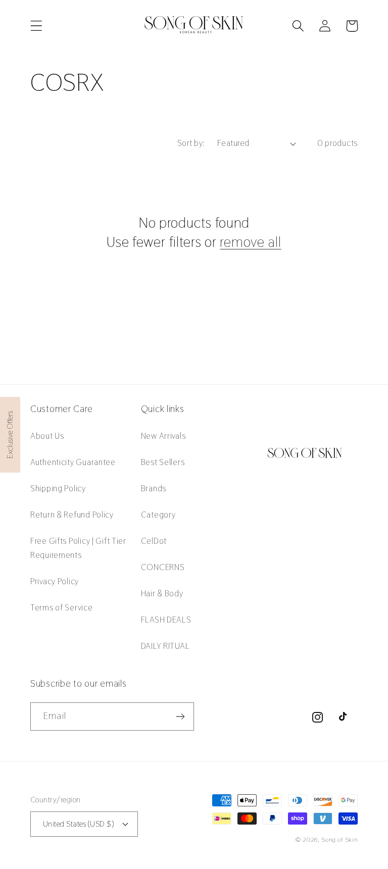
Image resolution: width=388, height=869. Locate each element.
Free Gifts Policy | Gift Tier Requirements (78, 547)
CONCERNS (163, 567)
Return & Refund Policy (72, 514)
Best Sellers (163, 462)
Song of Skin (339, 840)
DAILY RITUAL (165, 645)
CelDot (154, 540)
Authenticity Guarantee (73, 462)
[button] (36, 26)
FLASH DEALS (166, 619)
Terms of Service (61, 607)
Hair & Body (162, 593)
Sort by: (191, 142)
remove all (250, 241)
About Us (47, 435)
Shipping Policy (58, 488)
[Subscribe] (180, 716)
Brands (153, 488)
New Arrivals (163, 435)
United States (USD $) (78, 824)
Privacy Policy (54, 581)
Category (158, 514)
